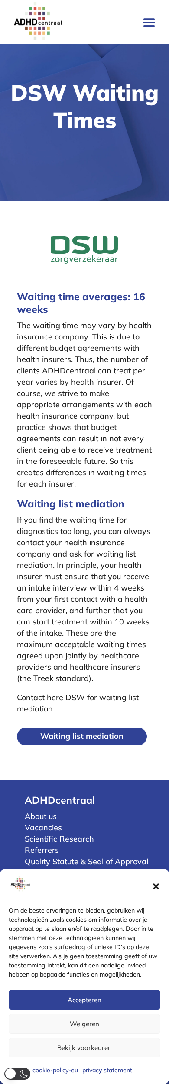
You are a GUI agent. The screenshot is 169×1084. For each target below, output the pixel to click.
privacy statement (107, 1070)
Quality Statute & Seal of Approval (86, 861)
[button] (156, 886)
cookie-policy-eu (55, 1070)
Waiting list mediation (82, 736)
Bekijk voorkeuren (84, 1048)
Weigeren (84, 1024)
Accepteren (84, 1000)
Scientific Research (59, 839)
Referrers (42, 850)
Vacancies (43, 827)
